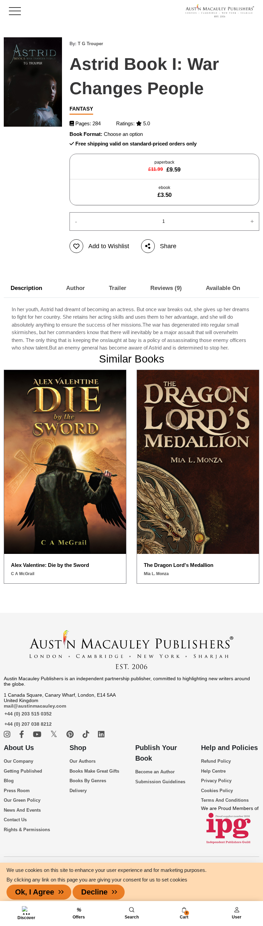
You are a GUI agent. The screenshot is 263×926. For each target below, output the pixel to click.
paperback (164, 166)
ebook (165, 191)
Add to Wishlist (108, 246)
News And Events (22, 810)
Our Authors (83, 761)
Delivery (78, 790)
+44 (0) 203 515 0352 (28, 713)
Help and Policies (229, 747)
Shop (78, 747)
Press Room (17, 790)
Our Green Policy (22, 800)
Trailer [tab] (117, 288)
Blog (9, 780)
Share (168, 246)
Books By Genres (88, 780)
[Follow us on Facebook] (22, 734)
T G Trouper (90, 43)
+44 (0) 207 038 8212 (28, 724)
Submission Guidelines (160, 781)
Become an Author (155, 771)
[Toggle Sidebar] (15, 11)
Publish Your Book (156, 753)
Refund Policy (216, 761)
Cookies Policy (217, 790)
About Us (19, 747)
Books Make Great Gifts (94, 771)
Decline (94, 892)
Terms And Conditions (225, 800)
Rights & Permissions (27, 829)
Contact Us (15, 819)
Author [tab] (75, 288)
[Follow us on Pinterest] (71, 734)
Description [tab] (26, 288)
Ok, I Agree (34, 892)
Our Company (18, 761)
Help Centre (213, 771)
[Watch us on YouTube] (38, 734)
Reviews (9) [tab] (166, 288)
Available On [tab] (223, 288)
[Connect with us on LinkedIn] (101, 734)
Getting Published (23, 771)
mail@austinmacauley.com (35, 706)
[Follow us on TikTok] (87, 734)
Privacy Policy (216, 780)
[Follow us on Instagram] (8, 734)
